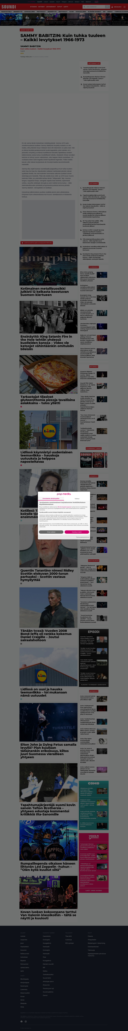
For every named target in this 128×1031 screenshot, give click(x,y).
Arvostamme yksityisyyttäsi (51, 498)
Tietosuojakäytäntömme (82, 537)
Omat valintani (51, 532)
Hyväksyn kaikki (77, 532)
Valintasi (77, 498)
